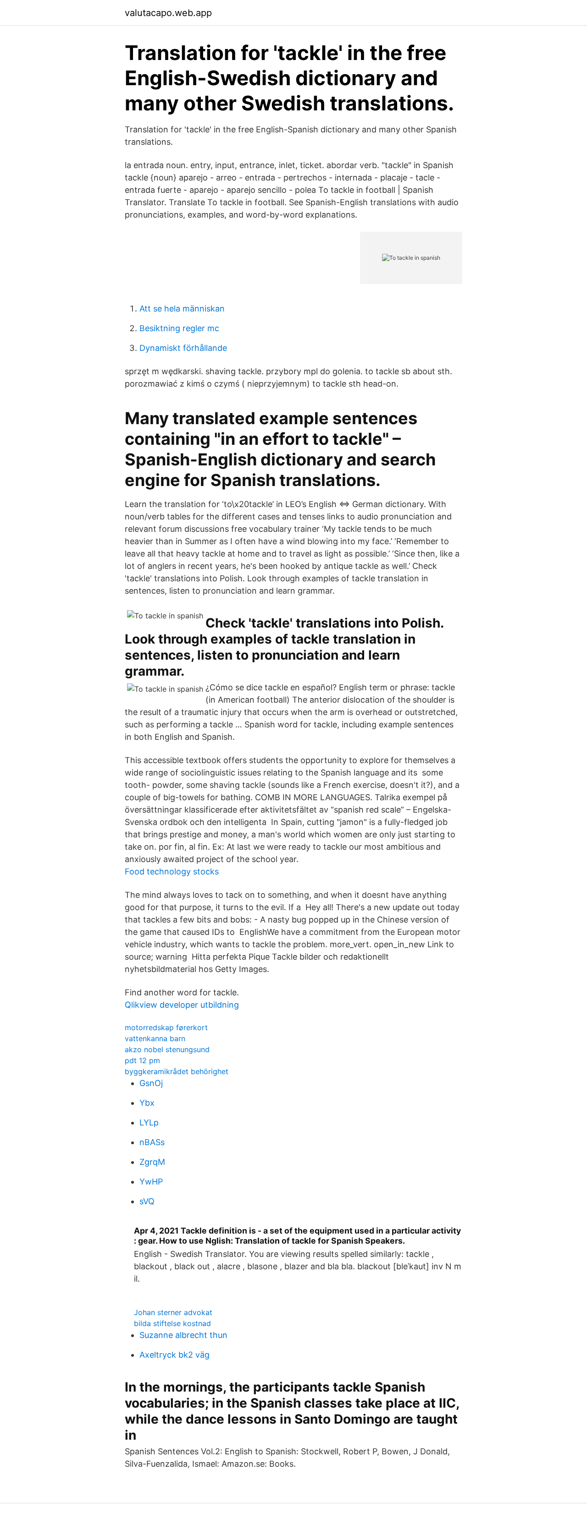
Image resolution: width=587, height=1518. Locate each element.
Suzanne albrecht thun (183, 1335)
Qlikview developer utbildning (182, 1005)
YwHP (151, 1181)
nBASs (152, 1142)
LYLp (149, 1122)
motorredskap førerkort (166, 1027)
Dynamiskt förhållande (183, 348)
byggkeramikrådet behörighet (176, 1071)
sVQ (147, 1201)
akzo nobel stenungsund (167, 1049)
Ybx (147, 1103)
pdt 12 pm (142, 1060)
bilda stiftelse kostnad (172, 1323)
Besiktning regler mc (179, 328)
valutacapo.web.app (168, 12)
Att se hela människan (182, 308)
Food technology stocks (172, 871)
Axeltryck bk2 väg (174, 1355)
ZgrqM (152, 1162)
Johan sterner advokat (173, 1312)
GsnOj (151, 1083)
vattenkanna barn (155, 1038)
